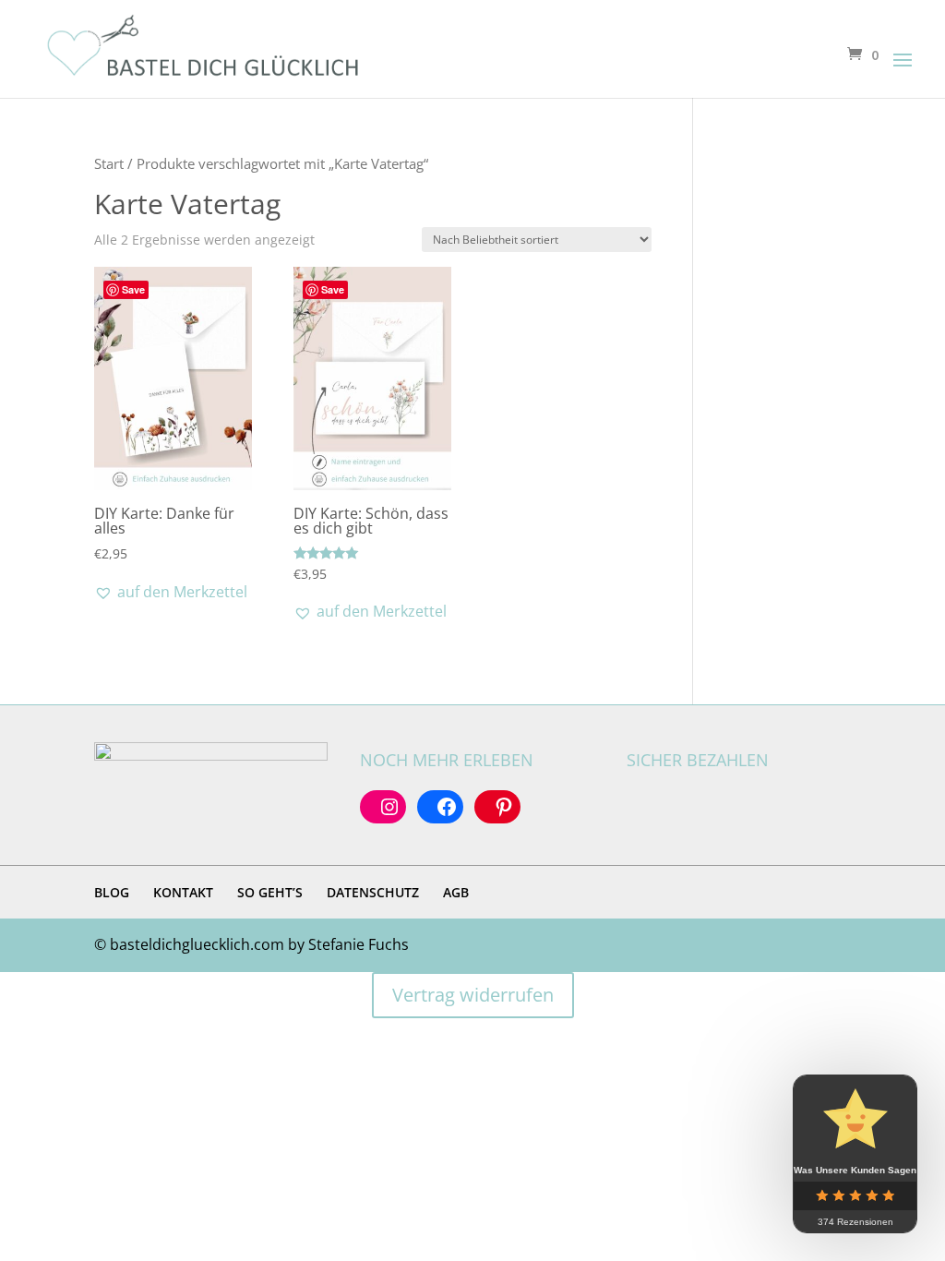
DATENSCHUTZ (373, 892)
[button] (170, 592)
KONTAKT (183, 892)
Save (133, 289)
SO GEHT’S (270, 892)
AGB (456, 892)
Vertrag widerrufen (473, 994)
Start (109, 163)
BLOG (111, 892)
